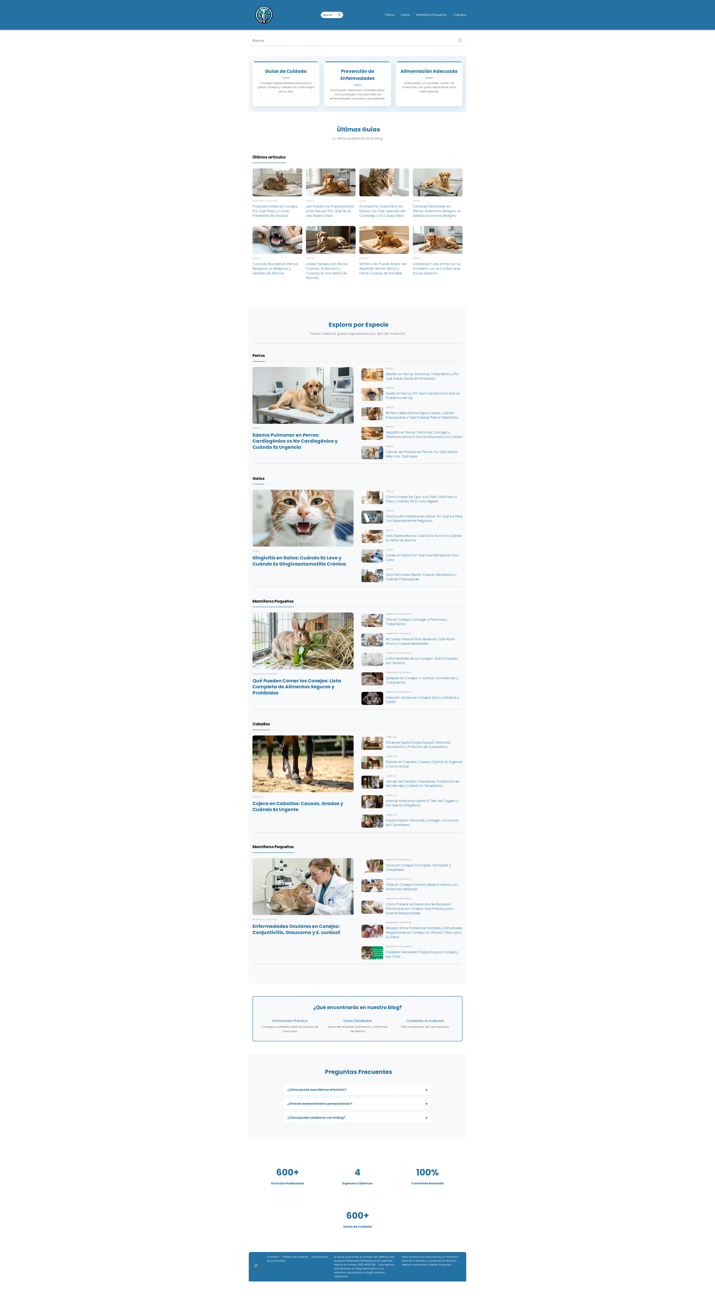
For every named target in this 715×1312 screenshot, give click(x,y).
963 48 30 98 (366, 1265)
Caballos (459, 15)
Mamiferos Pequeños (431, 15)
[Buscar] (339, 15)
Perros (389, 15)
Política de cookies (295, 1257)
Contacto (272, 1257)
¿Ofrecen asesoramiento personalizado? (319, 1103)
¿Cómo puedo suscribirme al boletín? (316, 1090)
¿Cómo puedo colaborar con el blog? (316, 1117)
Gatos (405, 15)
